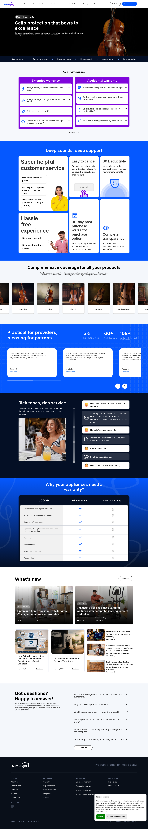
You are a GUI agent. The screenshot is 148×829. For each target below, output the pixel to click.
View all (125, 578)
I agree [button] (100, 816)
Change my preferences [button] (116, 816)
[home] (9, 4)
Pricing (85, 4)
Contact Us (115, 4)
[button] (39, 4)
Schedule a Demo (129, 4)
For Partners (73, 4)
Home (26, 4)
